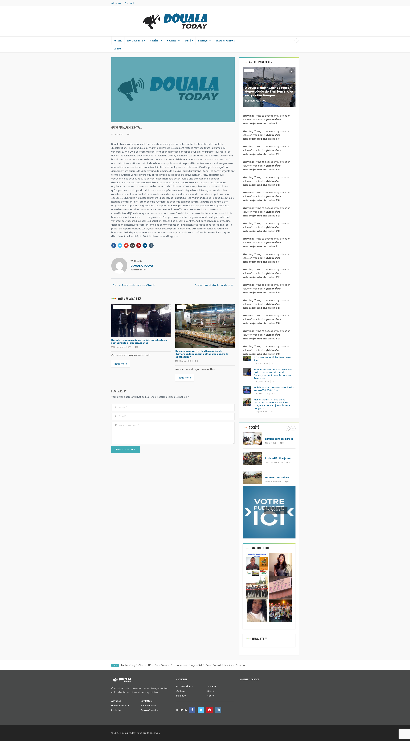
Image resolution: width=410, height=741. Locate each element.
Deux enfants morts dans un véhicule (134, 285)
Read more (121, 363)
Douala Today (142, 266)
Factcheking (128, 665)
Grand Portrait (213, 665)
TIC (150, 665)
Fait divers (271, 453)
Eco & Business (135, 40)
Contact (129, 3)
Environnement (179, 665)
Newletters (146, 701)
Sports (210, 695)
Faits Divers (161, 665)
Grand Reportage (225, 40)
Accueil (118, 40)
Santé (188, 40)
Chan (141, 665)
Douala (117, 307)
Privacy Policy (148, 705)
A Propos (116, 3)
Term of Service (150, 710)
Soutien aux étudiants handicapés (214, 285)
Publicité (116, 710)
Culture (171, 40)
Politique (203, 40)
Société (154, 40)
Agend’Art (196, 665)
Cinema (240, 665)
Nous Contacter (120, 705)
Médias (269, 434)
